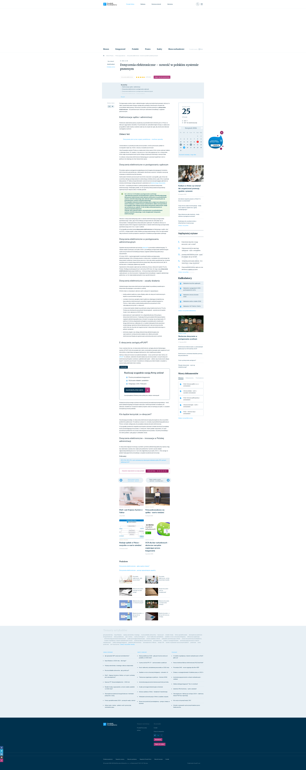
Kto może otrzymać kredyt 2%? (182, 700)
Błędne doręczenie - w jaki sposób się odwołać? (138, 615)
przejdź (215, 145)
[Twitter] (1, 750)
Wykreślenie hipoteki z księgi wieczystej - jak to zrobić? (189, 243)
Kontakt (155, 728)
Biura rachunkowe (176, 49)
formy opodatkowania (181, 635)
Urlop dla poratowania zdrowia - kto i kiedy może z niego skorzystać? (192, 262)
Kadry (159, 49)
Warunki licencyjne (158, 759)
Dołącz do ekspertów (159, 731)
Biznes (106, 49)
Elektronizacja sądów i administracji (131, 87)
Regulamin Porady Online (145, 759)
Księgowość (120, 49)
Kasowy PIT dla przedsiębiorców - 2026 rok (117, 682)
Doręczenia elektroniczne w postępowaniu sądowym (135, 89)
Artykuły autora (111, 67)
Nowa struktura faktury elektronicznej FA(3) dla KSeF (188, 663)
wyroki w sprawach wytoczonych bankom (177, 642)
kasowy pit (161, 635)
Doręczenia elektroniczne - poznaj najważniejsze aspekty (137, 570)
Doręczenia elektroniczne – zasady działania (133, 93)
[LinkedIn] (1, 754)
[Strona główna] (103, 55)
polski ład (193, 642)
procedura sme (157, 640)
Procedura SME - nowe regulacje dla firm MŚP (186, 667)
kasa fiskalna (118, 635)
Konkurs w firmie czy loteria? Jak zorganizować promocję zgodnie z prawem (189, 188)
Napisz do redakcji (159, 744)
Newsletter (158, 739)
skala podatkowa (119, 637)
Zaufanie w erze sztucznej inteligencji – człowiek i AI (153, 672)
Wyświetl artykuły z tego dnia (187, 155)
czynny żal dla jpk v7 (140, 637)
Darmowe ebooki (156, 4)
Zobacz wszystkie (183, 225)
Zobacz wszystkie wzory (185, 418)
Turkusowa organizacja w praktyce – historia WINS (153, 677)
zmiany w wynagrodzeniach (170, 640)
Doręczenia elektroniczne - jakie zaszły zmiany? (134, 566)
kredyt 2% (161, 642)
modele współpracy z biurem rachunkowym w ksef (118, 640)
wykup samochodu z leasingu (131, 635)
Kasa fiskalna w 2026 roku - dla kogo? (115, 661)
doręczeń (145, 247)
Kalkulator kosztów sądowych (191, 283)
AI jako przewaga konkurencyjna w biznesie (151, 687)
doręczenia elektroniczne (127, 77)
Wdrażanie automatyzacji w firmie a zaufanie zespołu (153, 697)
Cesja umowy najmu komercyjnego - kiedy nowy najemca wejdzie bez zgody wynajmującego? (189, 207)
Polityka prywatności (108, 759)
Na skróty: (124, 85)
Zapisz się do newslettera (162, 77)
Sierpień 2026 (191, 128)
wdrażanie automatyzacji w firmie (171, 639)
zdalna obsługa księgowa (120, 642)
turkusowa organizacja (193, 637)
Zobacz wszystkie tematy (127, 644)
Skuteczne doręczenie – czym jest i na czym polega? (138, 590)
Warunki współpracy (132, 759)
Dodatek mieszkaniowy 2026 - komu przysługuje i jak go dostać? (192, 256)
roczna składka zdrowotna (148, 635)
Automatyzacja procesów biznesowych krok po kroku (154, 682)
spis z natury (128, 637)
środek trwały (169, 635)
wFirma (138, 730)
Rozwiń (123, 97)
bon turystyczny (114, 644)
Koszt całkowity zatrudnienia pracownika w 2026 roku (154, 667)
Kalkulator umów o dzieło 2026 (192, 301)
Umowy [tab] (180, 378)
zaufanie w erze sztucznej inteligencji (175, 637)
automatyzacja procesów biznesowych (115, 639)
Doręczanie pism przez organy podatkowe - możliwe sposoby (143, 139)
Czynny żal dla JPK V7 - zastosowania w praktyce (153, 663)
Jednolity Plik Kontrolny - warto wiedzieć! (184, 689)
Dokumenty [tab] (189, 378)
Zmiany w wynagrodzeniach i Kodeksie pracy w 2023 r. (188, 672)
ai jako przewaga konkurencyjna (136, 639)
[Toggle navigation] (202, 4)
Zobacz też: (124, 134)
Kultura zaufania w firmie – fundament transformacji (153, 692)
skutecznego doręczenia (158, 183)
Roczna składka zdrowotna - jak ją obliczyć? (117, 670)
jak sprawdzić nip (108, 635)
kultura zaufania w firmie (153, 639)
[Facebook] (1, 747)
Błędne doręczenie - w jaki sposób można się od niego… (164, 615)
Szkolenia (170, 4)
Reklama (143, 4)
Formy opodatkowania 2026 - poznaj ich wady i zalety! (120, 700)
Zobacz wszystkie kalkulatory (187, 311)
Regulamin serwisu (120, 759)
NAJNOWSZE (181, 182)
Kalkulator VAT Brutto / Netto (192, 306)
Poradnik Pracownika (142, 728)
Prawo (148, 49)
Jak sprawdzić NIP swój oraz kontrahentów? (117, 656)
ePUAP (121, 357)
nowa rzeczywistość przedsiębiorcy (192, 639)
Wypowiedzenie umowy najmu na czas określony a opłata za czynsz (192, 268)
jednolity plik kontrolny (134, 642)
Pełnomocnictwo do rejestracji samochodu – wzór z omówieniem (191, 249)
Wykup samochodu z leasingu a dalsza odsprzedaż (119, 665)
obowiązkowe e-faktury (149, 642)
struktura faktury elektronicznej (143, 640)
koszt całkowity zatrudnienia (155, 637)
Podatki (135, 49)
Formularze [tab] (200, 378)
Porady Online (130, 4)
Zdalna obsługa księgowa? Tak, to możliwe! (185, 684)
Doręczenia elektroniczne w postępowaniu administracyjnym (137, 91)
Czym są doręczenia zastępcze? (187, 360)
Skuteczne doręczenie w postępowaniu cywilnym (164, 602)
